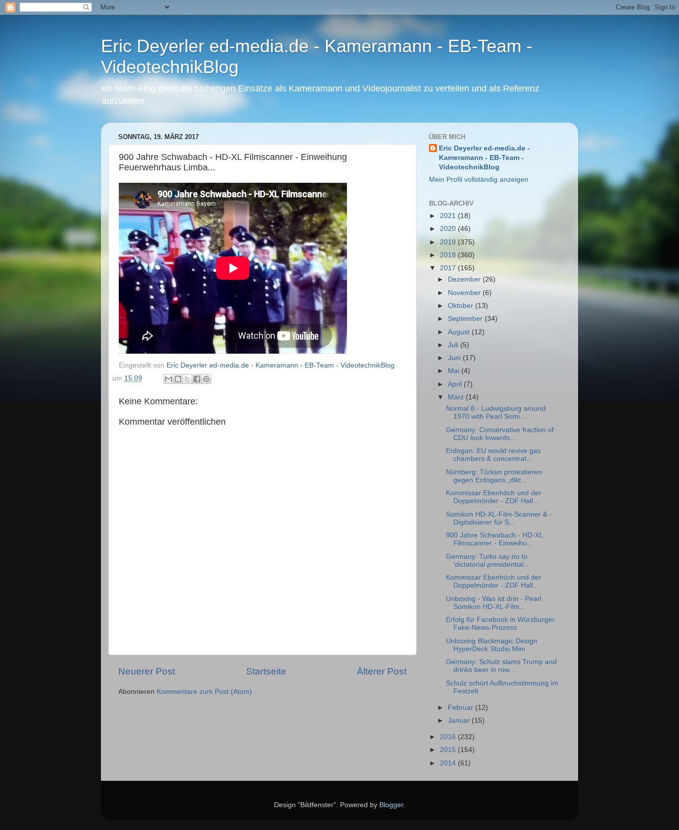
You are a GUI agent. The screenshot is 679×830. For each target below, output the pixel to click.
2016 (449, 737)
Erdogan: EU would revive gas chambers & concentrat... (493, 454)
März (457, 397)
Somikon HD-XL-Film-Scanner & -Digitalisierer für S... (499, 518)
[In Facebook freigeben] (197, 379)
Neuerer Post (146, 671)
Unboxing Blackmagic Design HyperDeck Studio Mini (491, 645)
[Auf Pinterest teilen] (206, 379)
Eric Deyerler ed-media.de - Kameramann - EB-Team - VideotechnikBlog (484, 158)
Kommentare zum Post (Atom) (204, 691)
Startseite (266, 671)
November (465, 293)
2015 (449, 750)
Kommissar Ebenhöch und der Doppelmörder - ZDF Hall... (493, 497)
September (466, 318)
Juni (455, 358)
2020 (449, 228)
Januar (460, 720)
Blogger (391, 805)
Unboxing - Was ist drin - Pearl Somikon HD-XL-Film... (493, 602)
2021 (449, 216)
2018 (449, 255)
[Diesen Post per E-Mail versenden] (168, 379)
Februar (461, 707)
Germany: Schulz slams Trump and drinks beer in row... (501, 666)
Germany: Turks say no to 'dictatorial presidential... (487, 560)
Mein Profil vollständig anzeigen (478, 179)
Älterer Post (382, 671)
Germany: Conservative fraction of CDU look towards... (500, 434)
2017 (449, 268)
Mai (454, 371)
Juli (454, 345)
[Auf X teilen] (187, 379)
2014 (449, 763)
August (460, 332)
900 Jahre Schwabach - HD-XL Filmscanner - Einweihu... (494, 539)
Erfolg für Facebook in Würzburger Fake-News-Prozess (500, 623)
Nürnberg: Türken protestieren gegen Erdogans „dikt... (494, 476)
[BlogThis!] (178, 379)
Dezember (465, 279)
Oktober (461, 305)
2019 (449, 242)
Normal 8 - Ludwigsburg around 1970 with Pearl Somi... (496, 412)
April (456, 384)
